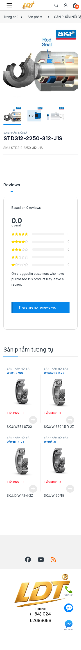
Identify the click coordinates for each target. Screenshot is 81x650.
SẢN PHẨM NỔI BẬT (16, 132)
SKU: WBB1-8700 (19, 427)
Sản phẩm (35, 17)
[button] (73, 33)
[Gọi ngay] (68, 589)
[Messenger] (68, 623)
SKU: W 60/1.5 (54, 495)
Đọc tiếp (33, 420)
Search (56, 5)
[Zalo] (68, 606)
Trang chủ (10, 17)
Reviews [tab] (11, 185)
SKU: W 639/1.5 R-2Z (59, 427)
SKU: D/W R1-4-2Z (20, 495)
